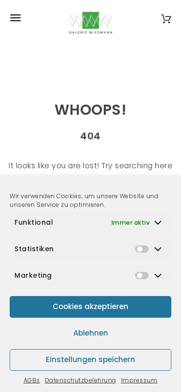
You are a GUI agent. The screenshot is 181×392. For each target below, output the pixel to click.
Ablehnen (90, 333)
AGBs (32, 380)
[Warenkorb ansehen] (166, 17)
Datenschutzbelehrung (80, 380)
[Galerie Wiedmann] (90, 18)
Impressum (139, 380)
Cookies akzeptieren (90, 306)
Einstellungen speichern (90, 359)
